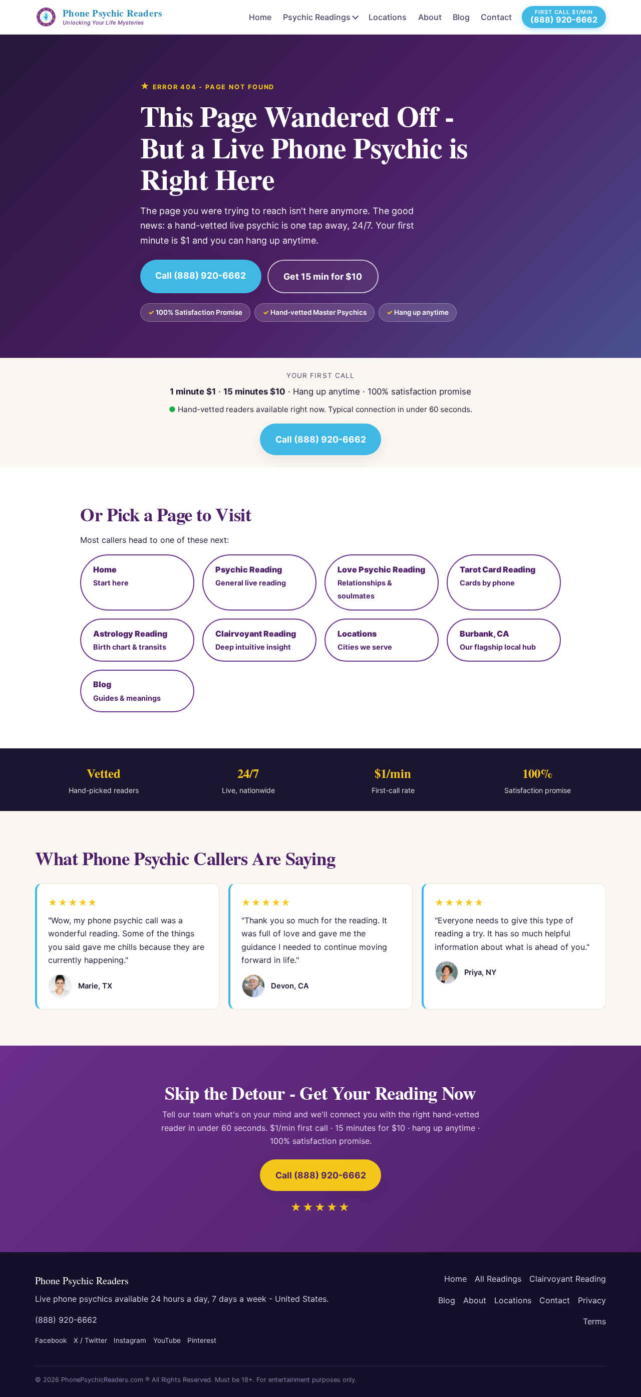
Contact (496, 17)
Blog (461, 17)
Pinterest (201, 1340)
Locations (388, 17)
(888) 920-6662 (66, 1320)
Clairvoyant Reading (567, 1279)
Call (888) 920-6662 (200, 275)
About (430, 17)
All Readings (498, 1279)
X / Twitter (90, 1340)
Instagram (130, 1340)
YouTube (167, 1340)
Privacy (592, 1300)
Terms (594, 1321)
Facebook (51, 1340)
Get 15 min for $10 (322, 276)
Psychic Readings (317, 17)
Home (260, 17)
